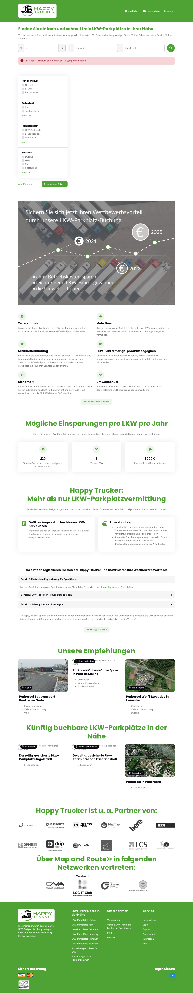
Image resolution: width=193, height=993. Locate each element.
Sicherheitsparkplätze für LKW (85, 950)
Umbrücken (31, 137)
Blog (109, 932)
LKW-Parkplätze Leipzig (84, 919)
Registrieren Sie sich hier (120, 587)
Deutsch (132, 10)
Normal (29, 85)
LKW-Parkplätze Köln (82, 924)
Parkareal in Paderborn (143, 782)
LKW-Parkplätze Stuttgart (85, 943)
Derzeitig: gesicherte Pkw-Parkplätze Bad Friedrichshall (95, 757)
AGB (145, 943)
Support (147, 929)
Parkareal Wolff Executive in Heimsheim (147, 698)
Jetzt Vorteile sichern (96, 401)
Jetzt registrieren (96, 629)
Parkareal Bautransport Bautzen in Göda (37, 698)
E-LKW (28, 88)
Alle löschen (25, 184)
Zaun (27, 107)
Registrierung (150, 919)
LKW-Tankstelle (33, 130)
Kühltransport (32, 92)
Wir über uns (113, 919)
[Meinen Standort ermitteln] (62, 48)
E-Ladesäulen (32, 133)
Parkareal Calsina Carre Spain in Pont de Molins (95, 672)
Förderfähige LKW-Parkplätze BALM (81, 958)
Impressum (148, 938)
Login (170, 10)
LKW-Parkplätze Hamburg (85, 934)
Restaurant (31, 167)
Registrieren (153, 10)
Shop (27, 164)
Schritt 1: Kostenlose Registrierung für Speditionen (49, 579)
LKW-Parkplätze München (85, 938)
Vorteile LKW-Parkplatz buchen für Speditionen (119, 926)
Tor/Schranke (32, 111)
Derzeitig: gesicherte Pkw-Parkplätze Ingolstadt (39, 757)
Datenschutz (149, 934)
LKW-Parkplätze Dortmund (85, 929)
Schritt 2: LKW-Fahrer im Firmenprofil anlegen (46, 594)
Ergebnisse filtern (54, 184)
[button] (43, 115)
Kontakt (111, 937)
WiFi (27, 160)
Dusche (29, 156)
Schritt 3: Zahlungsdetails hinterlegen (42, 604)
